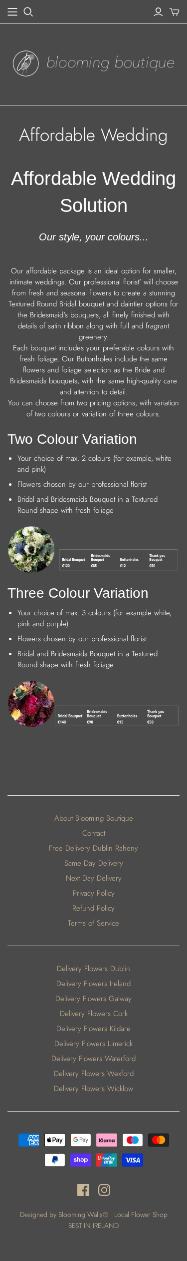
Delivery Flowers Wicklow (93, 1088)
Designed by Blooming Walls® (65, 1215)
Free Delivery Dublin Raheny (93, 848)
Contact (93, 833)
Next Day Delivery (94, 878)
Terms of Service (93, 923)
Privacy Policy (94, 893)
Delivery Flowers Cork (94, 1013)
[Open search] (28, 12)
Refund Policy (93, 908)
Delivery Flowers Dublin (93, 968)
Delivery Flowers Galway (93, 998)
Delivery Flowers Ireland (93, 983)
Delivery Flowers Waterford (93, 1058)
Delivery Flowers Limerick (93, 1043)
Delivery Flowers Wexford (94, 1073)
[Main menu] (12, 12)
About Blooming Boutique (93, 818)
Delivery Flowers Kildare (93, 1028)
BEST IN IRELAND (93, 1226)
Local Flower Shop (141, 1215)
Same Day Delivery (93, 863)
